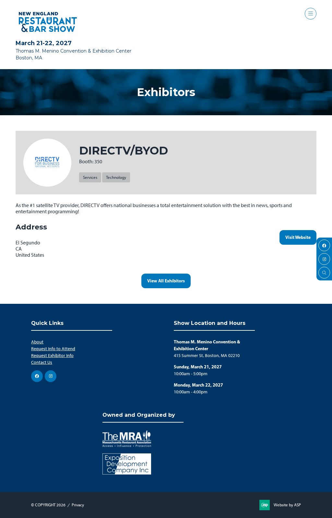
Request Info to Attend (53, 349)
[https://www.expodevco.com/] (126, 473)
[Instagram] (324, 259)
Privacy (78, 504)
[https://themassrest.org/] (126, 445)
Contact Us (41, 362)
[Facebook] (324, 245)
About (37, 342)
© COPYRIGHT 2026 (48, 504)
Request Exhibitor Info (52, 355)
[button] (310, 13)
